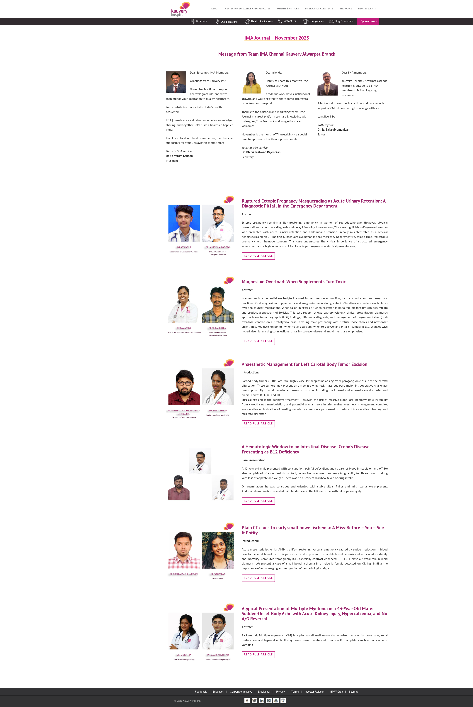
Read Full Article (258, 255)
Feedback (201, 691)
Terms (295, 691)
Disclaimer (264, 691)
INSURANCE (345, 8)
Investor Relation (314, 691)
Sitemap (353, 691)
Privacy (280, 691)
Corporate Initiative (241, 691)
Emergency (315, 21)
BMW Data (336, 691)
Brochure (201, 21)
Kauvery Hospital (192, 700)
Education (218, 691)
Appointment (368, 21)
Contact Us (289, 21)
